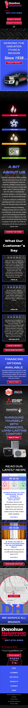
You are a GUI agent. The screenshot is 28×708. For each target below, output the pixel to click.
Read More (14, 517)
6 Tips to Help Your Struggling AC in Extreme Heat (14, 544)
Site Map (14, 697)
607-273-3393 (14, 13)
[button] (14, 19)
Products (14, 681)
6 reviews (15, 660)
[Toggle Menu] (14, 26)
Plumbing (14, 672)
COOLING (14, 129)
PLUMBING (14, 144)
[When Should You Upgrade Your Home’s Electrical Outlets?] (14, 481)
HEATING (14, 115)
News (14, 690)
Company (14, 686)
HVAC (14, 668)
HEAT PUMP (14, 158)
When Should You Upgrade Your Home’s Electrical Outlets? (14, 496)
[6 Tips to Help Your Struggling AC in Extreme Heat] (14, 530)
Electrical (14, 677)
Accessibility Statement (14, 701)
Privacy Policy (14, 699)
